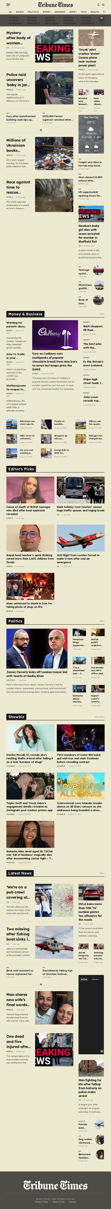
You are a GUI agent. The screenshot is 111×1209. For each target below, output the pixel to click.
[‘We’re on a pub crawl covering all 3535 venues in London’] (54, 900)
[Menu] (8, 4)
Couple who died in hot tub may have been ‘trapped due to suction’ (90, 164)
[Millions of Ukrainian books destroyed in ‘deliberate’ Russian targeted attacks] (54, 153)
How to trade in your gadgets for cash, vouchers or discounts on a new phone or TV (16, 356)
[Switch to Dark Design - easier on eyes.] (98, 4)
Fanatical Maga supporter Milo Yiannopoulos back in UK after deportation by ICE (79, 642)
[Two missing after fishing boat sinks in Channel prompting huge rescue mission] (54, 942)
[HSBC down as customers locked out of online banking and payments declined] (11, 439)
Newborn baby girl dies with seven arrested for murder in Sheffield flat (89, 233)
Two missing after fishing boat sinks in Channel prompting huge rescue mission (18, 934)
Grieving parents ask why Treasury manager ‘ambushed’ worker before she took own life (99, 955)
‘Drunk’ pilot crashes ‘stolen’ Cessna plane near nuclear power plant (89, 57)
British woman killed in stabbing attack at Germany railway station (57, 972)
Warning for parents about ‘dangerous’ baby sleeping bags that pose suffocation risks (16, 324)
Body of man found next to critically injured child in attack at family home (84, 301)
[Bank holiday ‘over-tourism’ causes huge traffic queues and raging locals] (81, 490)
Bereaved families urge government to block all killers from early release (85, 1156)
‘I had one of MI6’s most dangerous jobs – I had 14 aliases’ (21, 118)
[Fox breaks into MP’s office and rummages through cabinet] (98, 660)
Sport (73, 12)
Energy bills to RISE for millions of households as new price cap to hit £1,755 (61, 451)
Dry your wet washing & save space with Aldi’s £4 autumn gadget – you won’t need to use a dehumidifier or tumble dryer (28, 451)
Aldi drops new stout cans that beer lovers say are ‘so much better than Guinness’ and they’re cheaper (28, 423)
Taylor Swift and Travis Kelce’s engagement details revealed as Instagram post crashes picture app (29, 806)
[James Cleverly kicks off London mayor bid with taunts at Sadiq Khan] (36, 648)
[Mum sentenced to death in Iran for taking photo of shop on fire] (30, 586)
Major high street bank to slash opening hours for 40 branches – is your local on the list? (93, 381)
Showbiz (60, 12)
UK (10, 12)
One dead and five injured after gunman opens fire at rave (18, 1041)
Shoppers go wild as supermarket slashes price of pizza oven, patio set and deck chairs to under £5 (61, 437)
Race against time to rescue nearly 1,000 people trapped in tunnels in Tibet (18, 187)
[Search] (103, 4)
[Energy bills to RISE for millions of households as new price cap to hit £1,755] (46, 453)
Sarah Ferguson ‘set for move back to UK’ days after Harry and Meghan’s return (83, 955)
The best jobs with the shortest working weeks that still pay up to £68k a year (93, 345)
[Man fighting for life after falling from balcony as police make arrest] (91, 1068)
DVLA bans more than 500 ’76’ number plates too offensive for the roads (90, 911)
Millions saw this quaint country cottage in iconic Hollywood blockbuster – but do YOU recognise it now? (96, 423)
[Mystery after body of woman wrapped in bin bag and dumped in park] (54, 46)
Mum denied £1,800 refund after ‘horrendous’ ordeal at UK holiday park (90, 179)
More (102, 314)
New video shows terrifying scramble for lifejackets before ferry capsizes (98, 101)
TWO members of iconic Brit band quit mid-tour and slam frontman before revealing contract (78, 758)
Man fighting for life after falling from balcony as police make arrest (89, 1088)
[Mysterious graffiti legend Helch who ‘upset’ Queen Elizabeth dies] (99, 285)
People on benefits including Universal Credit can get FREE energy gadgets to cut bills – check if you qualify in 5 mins (62, 423)
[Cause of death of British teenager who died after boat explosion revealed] (30, 490)
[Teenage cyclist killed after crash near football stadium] (98, 270)
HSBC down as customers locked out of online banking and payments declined (27, 437)
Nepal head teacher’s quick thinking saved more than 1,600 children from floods (30, 559)
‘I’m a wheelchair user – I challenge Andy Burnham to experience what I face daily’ (79, 670)
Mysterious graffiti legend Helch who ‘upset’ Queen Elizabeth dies (85, 286)
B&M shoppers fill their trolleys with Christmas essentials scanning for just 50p (93, 328)
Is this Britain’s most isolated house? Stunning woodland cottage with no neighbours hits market (93, 363)
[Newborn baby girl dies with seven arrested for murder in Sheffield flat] (91, 214)
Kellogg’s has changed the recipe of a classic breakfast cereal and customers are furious (96, 437)
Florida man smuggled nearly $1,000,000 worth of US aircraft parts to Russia (85, 1126)
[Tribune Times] (55, 5)
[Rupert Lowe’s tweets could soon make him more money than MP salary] (98, 688)
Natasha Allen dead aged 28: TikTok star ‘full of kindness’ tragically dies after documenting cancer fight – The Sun (30, 855)
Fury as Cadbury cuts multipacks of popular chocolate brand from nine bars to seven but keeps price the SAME (54, 361)
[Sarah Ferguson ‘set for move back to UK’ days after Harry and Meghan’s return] (83, 946)
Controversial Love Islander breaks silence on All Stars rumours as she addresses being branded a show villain (79, 806)
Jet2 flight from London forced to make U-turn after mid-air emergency (78, 559)
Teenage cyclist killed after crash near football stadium (83, 271)
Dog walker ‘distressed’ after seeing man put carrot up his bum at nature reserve (85, 1141)
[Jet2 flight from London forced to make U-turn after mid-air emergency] (81, 538)
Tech (84, 12)
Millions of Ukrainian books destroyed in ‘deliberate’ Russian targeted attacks (17, 145)
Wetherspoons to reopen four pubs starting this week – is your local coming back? (16, 387)
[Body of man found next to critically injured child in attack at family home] (98, 300)
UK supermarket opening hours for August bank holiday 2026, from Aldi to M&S (91, 193)
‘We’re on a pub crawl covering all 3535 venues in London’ (17, 892)
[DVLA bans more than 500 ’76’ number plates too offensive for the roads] (91, 892)
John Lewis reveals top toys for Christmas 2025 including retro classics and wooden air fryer (93, 399)
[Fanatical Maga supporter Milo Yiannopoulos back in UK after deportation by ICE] (79, 632)
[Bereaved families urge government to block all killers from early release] (101, 1154)
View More (100, 717)
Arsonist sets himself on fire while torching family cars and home (83, 101)
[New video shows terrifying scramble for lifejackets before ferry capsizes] (99, 92)
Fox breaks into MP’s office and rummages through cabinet (97, 670)
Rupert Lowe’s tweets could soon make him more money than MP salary (97, 698)
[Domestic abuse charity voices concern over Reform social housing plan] (79, 688)
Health (95, 12)
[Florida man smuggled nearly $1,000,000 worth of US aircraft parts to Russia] (99, 1125)
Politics (33, 12)
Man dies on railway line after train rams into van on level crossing (21, 972)
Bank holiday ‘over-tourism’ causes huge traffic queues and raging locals (81, 508)
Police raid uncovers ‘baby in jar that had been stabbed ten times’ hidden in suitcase (17, 79)
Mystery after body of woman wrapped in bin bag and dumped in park (18, 37)
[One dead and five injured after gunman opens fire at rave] (54, 1049)
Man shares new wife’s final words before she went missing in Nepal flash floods (16, 999)
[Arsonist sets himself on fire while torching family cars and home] (83, 92)
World (20, 12)
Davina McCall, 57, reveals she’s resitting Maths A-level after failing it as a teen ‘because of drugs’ (29, 758)
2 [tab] (41, 130)
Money (47, 12)
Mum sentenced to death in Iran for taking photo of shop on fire (29, 605)
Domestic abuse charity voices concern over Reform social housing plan (78, 698)
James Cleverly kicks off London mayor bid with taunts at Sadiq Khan (36, 674)
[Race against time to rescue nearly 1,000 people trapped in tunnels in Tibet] (54, 195)
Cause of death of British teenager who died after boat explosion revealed (28, 510)
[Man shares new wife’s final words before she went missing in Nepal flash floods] (54, 1007)
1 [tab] (38, 130)
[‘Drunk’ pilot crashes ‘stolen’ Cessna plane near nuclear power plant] (91, 37)
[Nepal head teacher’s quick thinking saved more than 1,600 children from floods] (30, 538)
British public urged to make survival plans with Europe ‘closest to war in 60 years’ (97, 642)
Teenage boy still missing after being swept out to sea (57, 118)
